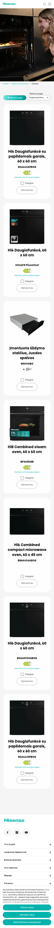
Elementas (27, 190)
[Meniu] (49, 4)
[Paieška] (44, 4)
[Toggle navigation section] (50, 844)
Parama (8, 883)
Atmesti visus (27, 914)
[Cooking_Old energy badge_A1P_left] (27, 173)
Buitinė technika (12, 860)
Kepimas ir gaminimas (20, 84)
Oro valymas (11, 867)
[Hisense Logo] (21, 4)
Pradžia (5, 84)
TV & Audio (9, 844)
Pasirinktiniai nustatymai (27, 922)
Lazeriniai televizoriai (15, 852)
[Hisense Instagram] (17, 832)
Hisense (8, 875)
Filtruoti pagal (15, 97)
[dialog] (27, 906)
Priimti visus (27, 907)
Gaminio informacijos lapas (27, 177)
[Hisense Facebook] (7, 832)
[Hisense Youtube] (26, 832)
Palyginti (29, 183)
